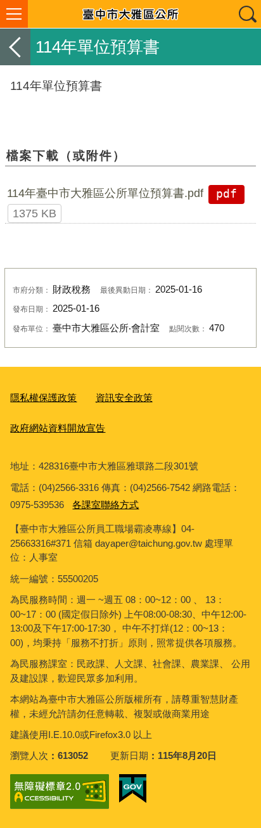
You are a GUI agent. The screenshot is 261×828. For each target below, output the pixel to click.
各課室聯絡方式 (105, 504)
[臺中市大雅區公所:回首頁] (130, 14)
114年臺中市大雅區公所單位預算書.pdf (105, 193)
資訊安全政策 (124, 397)
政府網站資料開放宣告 (57, 428)
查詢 (247, 14)
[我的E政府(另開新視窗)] (132, 788)
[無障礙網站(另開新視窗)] (59, 791)
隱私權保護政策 (43, 397)
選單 (14, 14)
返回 (15, 47)
